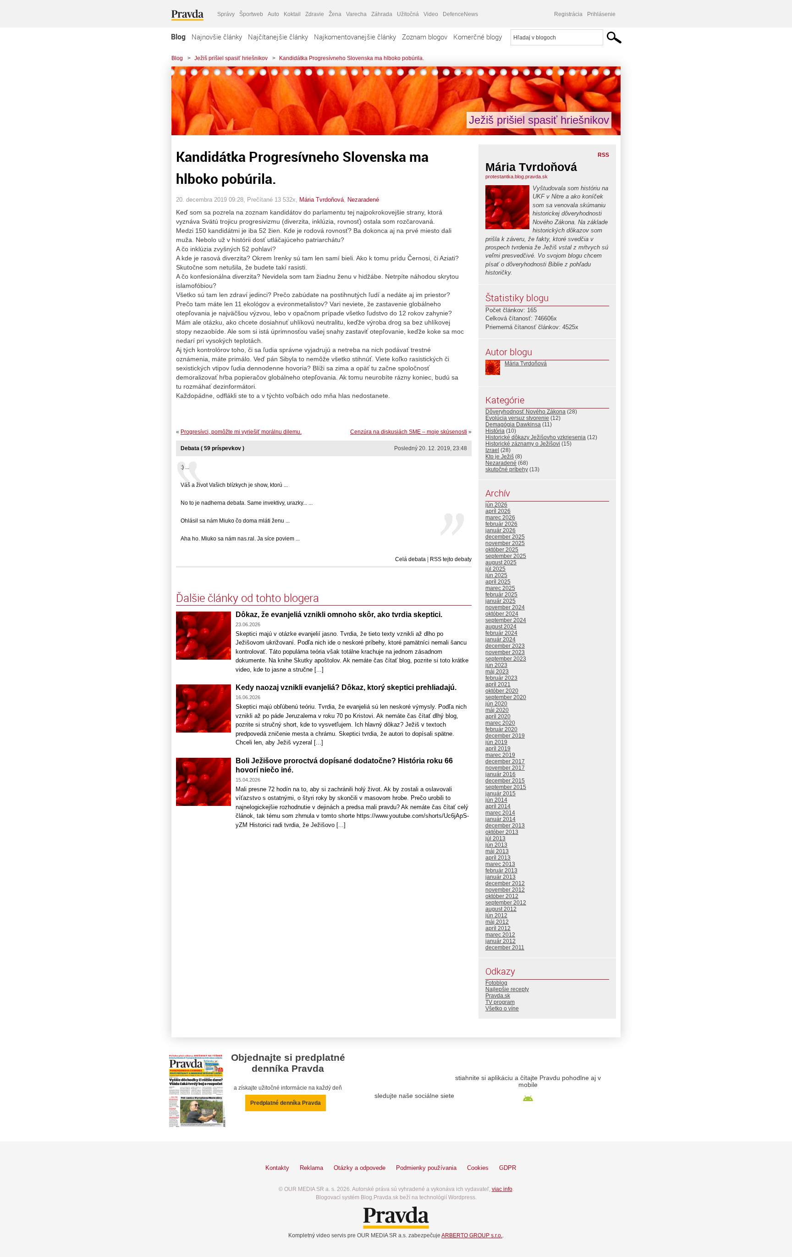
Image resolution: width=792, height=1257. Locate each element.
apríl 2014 (498, 806)
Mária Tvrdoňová (321, 199)
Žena (335, 14)
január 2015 (500, 793)
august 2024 (501, 626)
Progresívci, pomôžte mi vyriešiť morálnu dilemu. (241, 432)
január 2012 (500, 941)
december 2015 (505, 780)
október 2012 (501, 896)
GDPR (507, 1167)
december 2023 (505, 646)
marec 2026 (500, 517)
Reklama (311, 1167)
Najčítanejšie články (278, 36)
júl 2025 (495, 569)
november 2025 (505, 543)
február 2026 (501, 524)
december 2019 (505, 736)
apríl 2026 (498, 511)
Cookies (478, 1167)
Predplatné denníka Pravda (285, 1103)
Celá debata (410, 559)
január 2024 (500, 639)
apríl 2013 (498, 858)
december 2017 (505, 761)
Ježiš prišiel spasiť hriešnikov (231, 58)
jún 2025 (496, 575)
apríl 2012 (498, 928)
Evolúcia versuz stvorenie (517, 418)
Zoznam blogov (424, 36)
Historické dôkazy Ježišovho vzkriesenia (535, 437)
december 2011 (504, 947)
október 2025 (501, 549)
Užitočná (408, 14)
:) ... (185, 467)
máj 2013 (497, 851)
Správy (226, 14)
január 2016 (500, 774)
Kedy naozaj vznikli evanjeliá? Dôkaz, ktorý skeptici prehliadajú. (346, 687)
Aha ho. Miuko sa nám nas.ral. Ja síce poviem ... (240, 538)
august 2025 (501, 562)
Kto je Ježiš (499, 456)
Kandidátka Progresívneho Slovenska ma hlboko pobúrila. (351, 58)
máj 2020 (497, 710)
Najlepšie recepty (507, 989)
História (495, 431)
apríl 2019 (498, 748)
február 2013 (501, 870)
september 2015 (505, 787)
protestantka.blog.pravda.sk (516, 176)
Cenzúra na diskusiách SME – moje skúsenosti (408, 432)
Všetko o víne (502, 1008)
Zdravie (314, 14)
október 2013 (501, 832)
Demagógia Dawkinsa (513, 424)
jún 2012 (496, 915)
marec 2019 (500, 755)
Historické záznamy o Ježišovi (522, 444)
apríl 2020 (498, 716)
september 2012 (505, 902)
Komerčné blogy (477, 36)
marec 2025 (500, 588)
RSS (603, 155)
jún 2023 (496, 665)
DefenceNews (460, 14)
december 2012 (505, 883)
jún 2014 (496, 800)
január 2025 (500, 601)
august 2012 (501, 909)
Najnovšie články (217, 36)
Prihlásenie (601, 14)
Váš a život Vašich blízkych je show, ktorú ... (234, 485)
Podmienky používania (426, 1167)
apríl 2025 (498, 582)
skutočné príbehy (506, 469)
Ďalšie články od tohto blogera (247, 597)
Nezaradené (363, 199)
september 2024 (505, 620)
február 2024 (501, 633)
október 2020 (501, 691)
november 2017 (505, 768)
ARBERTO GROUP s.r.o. (471, 1235)
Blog (178, 37)
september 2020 (505, 697)
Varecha (356, 14)
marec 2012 (500, 935)
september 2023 (505, 659)
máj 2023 (497, 671)
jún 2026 (496, 505)
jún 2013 (496, 845)
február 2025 (501, 594)
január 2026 (500, 530)
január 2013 (500, 877)
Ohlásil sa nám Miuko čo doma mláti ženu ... (235, 521)
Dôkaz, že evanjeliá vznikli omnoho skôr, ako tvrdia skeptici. (339, 614)
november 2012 (505, 890)
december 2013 (505, 825)
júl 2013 (495, 838)
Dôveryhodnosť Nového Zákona (525, 411)
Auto (273, 14)
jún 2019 (496, 742)
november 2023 (505, 652)
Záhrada (381, 14)
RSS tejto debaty (451, 559)
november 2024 (505, 607)
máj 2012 (497, 922)
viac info (502, 1189)
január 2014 (500, 819)
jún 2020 (496, 703)
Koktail (292, 14)
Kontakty (277, 1167)
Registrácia (568, 14)
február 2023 (501, 678)
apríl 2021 (498, 684)
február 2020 (501, 729)
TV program (500, 1002)
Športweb (251, 14)
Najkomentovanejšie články (355, 36)
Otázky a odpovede (359, 1167)
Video (431, 14)
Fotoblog (496, 983)
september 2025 (505, 556)
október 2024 (501, 614)
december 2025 (505, 537)
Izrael (492, 450)
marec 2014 (500, 813)
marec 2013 (500, 864)
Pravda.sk (497, 995)
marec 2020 (500, 723)
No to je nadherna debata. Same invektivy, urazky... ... (247, 503)
